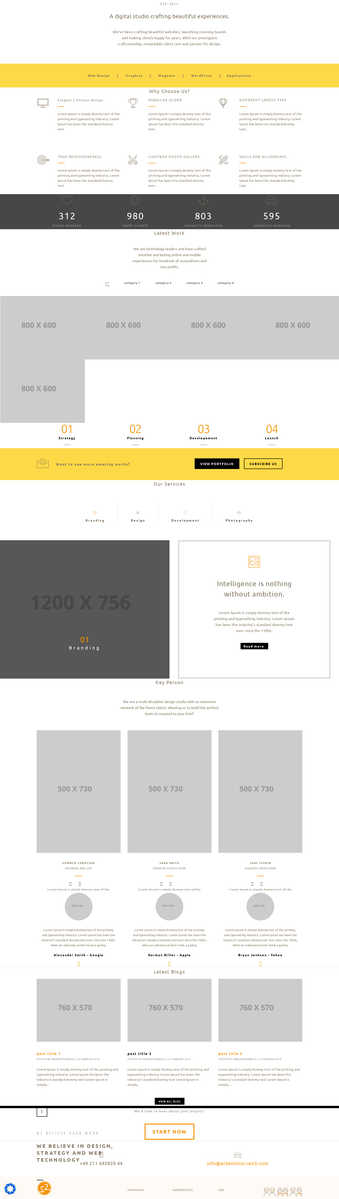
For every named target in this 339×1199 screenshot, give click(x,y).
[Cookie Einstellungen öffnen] (10, 1193)
